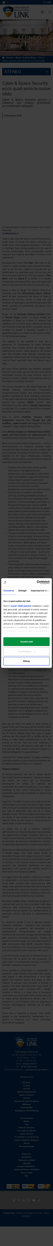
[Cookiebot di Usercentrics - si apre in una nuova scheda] (37, 582)
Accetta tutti (26, 641)
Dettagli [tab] (22, 590)
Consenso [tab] (8, 590)
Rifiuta (26, 661)
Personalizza (25, 651)
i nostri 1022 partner (20, 605)
